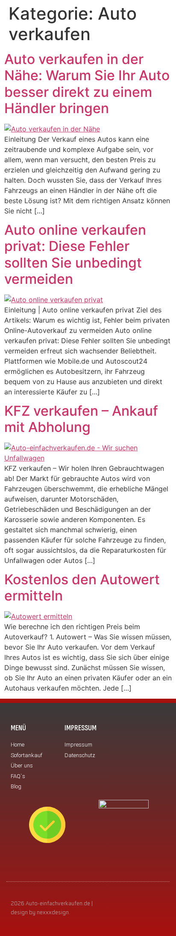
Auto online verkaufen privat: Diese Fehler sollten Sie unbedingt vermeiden (75, 254)
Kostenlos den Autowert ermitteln (82, 587)
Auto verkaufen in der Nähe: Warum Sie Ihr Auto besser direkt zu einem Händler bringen (87, 84)
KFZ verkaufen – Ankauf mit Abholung (81, 418)
